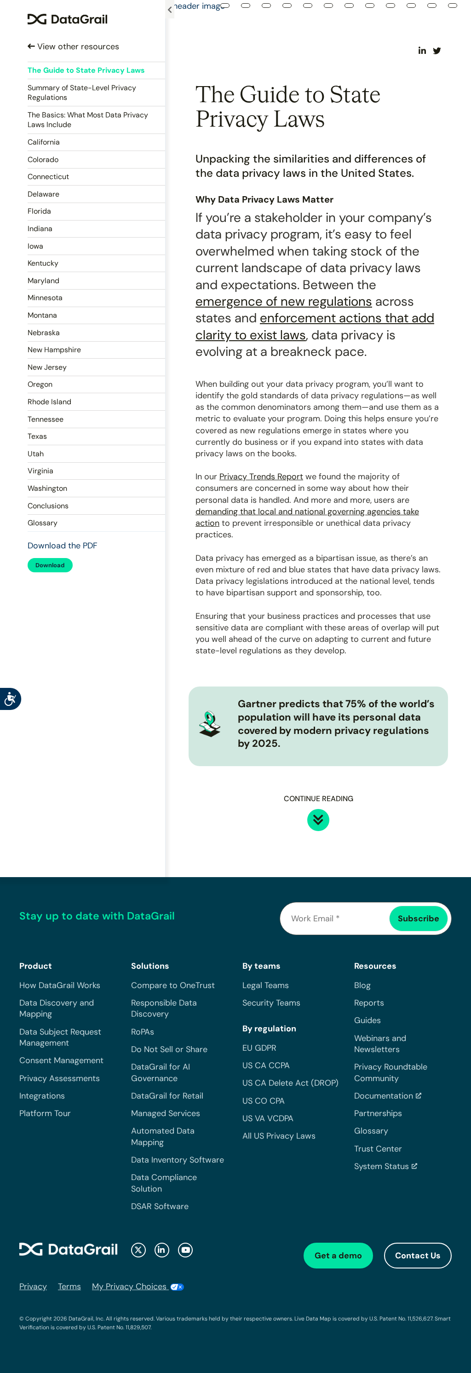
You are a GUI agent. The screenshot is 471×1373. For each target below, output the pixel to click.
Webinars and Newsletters (380, 1044)
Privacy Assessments (59, 1078)
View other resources (77, 46)
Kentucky (43, 263)
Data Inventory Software (177, 1159)
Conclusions (48, 506)
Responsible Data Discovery (164, 1008)
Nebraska (44, 332)
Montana (42, 315)
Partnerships (378, 1113)
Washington (47, 488)
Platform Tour (45, 1113)
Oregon (40, 384)
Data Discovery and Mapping (56, 1008)
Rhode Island (49, 402)
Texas (37, 436)
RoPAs (142, 1031)
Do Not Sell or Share (169, 1049)
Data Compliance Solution (164, 1183)
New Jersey (47, 367)
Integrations (42, 1095)
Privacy (33, 1286)
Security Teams (271, 1002)
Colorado (43, 159)
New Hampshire (54, 350)
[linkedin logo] (162, 1250)
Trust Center (378, 1148)
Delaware (43, 194)
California (44, 142)
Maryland (43, 280)
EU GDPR (259, 1047)
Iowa (35, 246)
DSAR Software (160, 1206)
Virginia (40, 471)
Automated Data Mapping (163, 1136)
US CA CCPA (266, 1065)
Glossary (42, 523)
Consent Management (61, 1060)
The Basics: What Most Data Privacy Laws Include (88, 120)
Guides (367, 1020)
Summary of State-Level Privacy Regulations (82, 93)
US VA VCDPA (267, 1118)
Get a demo (338, 1255)
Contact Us (418, 1255)
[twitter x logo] (138, 1250)
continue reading (318, 798)
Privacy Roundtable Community (390, 1072)
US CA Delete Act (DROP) (290, 1082)
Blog (362, 985)
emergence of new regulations (283, 301)
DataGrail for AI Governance (160, 1072)
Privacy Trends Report (261, 476)
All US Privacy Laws (279, 1135)
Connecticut (48, 176)
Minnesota (45, 298)
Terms (69, 1286)
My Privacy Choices (130, 1286)
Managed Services (165, 1113)
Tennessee (45, 419)
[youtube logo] (185, 1250)
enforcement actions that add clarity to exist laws (314, 326)
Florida (39, 211)
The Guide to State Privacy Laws (86, 70)
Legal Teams (265, 985)
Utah (36, 454)
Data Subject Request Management (60, 1037)
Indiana (40, 228)
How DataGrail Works (59, 985)
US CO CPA (263, 1100)
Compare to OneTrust (173, 985)
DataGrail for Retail (167, 1095)
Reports (369, 1002)
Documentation (383, 1095)
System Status (381, 1166)
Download (50, 565)
